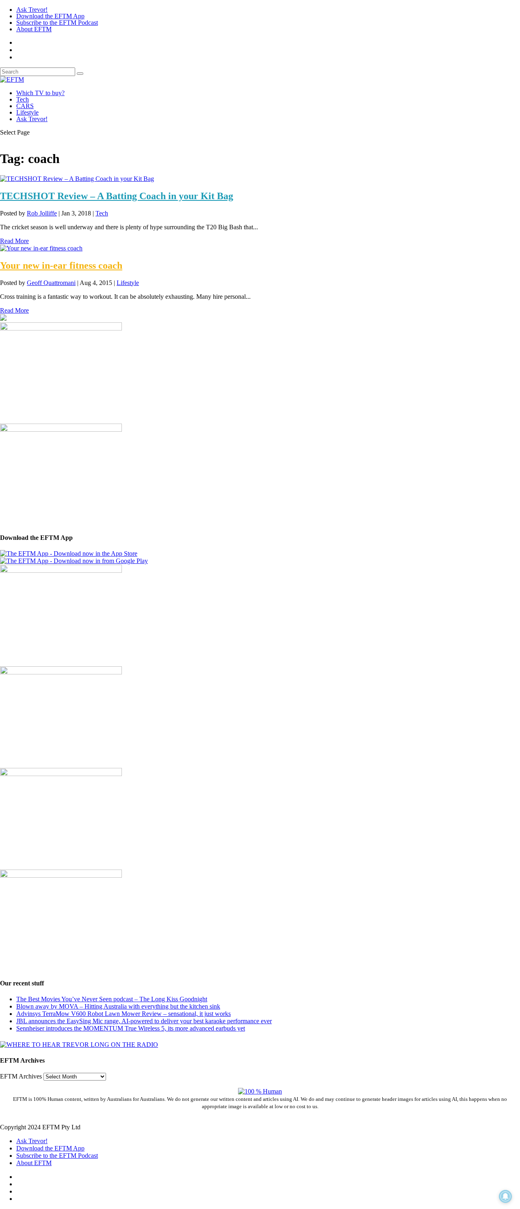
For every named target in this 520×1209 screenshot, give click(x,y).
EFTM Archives (21, 1076)
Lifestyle (27, 112)
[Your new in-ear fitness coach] (41, 248)
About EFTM (34, 29)
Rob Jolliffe (42, 213)
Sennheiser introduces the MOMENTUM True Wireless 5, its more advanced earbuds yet (130, 1028)
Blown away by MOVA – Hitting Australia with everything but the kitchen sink (118, 1006)
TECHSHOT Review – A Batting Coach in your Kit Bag (116, 196)
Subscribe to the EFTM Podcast (57, 22)
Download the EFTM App (50, 16)
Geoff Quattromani (51, 282)
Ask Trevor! (32, 9)
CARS (25, 105)
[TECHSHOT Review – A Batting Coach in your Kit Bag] (77, 178)
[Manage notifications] (505, 1196)
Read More (14, 240)
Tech (22, 99)
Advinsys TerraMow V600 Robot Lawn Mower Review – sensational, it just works (123, 1013)
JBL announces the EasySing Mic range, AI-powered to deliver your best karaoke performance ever (144, 1021)
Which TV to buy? (40, 92)
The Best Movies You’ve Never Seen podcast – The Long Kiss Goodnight (111, 999)
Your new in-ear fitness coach (61, 265)
